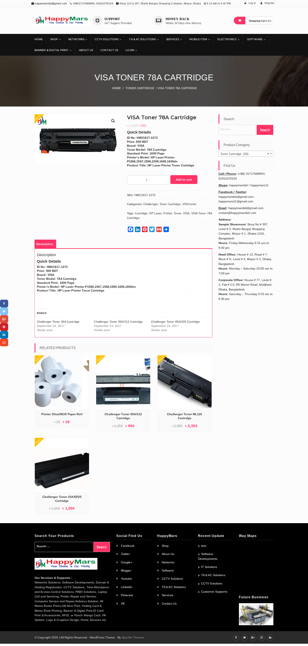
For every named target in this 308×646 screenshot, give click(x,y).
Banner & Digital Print (52, 50)
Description (44, 244)
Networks (76, 39)
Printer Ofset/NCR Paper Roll (62, 414)
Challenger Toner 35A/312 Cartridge (118, 321)
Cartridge (141, 213)
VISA (186, 213)
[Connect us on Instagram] (262, 637)
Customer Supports (214, 591)
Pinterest (127, 595)
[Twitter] (4, 311)
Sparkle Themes (133, 637)
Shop (54, 39)
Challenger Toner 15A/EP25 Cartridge (62, 498)
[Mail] (4, 342)
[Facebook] (4, 303)
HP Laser (155, 213)
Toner (177, 213)
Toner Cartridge (140, 88)
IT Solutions (209, 567)
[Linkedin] (4, 335)
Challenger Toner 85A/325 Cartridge (175, 321)
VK (123, 603)
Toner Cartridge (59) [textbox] (244, 153)
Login (130, 50)
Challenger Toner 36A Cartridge (58, 321)
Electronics (226, 39)
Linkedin (126, 587)
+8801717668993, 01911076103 (93, 3)
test (203, 545)
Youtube (126, 578)
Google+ (126, 562)
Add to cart (184, 179)
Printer (167, 213)
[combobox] (246, 154)
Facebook (127, 545)
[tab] (45, 244)
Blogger (126, 570)
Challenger (150, 204)
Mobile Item (198, 39)
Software (255, 39)
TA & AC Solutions (142, 39)
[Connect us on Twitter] (244, 637)
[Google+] (4, 319)
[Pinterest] (4, 327)
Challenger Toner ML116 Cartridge (184, 416)
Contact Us (109, 50)
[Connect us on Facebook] (236, 637)
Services (172, 39)
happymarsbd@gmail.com (50, 3)
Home (39, 39)
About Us (86, 50)
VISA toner (189, 204)
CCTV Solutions (106, 39)
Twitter (125, 554)
